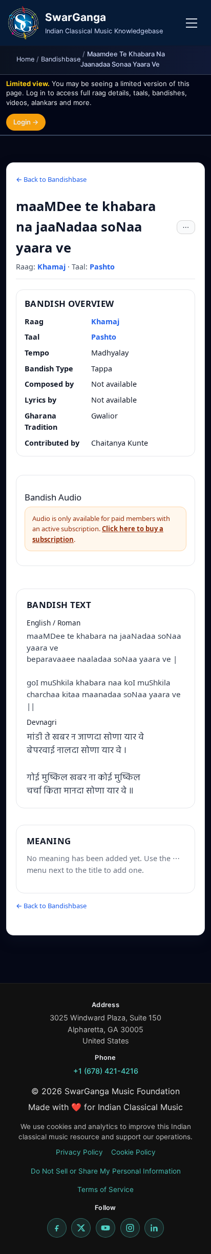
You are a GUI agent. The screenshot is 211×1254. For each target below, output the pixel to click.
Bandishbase (60, 59)
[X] (81, 1228)
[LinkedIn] (154, 1228)
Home (25, 59)
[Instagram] (130, 1228)
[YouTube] (105, 1228)
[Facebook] (57, 1228)
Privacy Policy (79, 1152)
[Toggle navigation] (191, 23)
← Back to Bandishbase (51, 179)
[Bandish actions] (186, 227)
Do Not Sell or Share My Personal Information (106, 1171)
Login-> (25, 122)
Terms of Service (105, 1189)
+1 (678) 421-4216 (105, 1071)
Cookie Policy (133, 1152)
